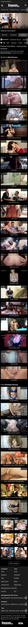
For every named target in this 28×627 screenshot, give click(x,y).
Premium (3, 591)
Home (2, 571)
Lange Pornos (5, 584)
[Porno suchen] (2, 5)
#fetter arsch (4, 610)
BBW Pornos (14, 604)
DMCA (16, 581)
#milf (7, 42)
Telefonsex (17, 574)
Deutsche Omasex (6, 1)
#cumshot (14, 42)
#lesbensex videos (14, 610)
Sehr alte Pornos (5, 604)
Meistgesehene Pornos (7, 588)
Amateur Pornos (14, 9)
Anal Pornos (22, 604)
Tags (2, 578)
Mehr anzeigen (14, 563)
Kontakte (16, 578)
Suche (16, 571)
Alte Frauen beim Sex (17, 597)
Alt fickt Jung (4, 9)
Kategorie (4, 574)
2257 (15, 588)
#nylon (20, 42)
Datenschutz (17, 584)
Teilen (23, 35)
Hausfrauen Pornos (15, 39)
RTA (15, 591)
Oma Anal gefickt (5, 597)
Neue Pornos (4, 581)
